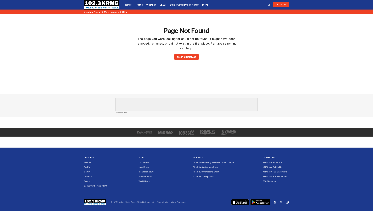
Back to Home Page (186, 57)
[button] (268, 4)
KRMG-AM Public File (273, 167)
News (141, 158)
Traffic (87, 167)
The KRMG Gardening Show (206, 172)
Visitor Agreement (179, 202)
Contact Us (269, 158)
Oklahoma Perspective (203, 176)
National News (145, 176)
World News (144, 181)
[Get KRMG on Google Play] (260, 202)
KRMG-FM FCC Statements (275, 172)
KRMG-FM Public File (272, 162)
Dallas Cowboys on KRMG (96, 186)
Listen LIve (281, 5)
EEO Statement (269, 181)
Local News (144, 167)
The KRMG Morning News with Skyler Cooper (214, 162)
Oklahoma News (146, 172)
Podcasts (198, 158)
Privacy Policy (163, 202)
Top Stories (144, 162)
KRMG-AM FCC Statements (275, 176)
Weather (88, 162)
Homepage (89, 158)
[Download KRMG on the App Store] (240, 202)
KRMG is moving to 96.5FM (114, 12)
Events (87, 181)
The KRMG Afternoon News (205, 167)
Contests (88, 176)
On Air (87, 172)
